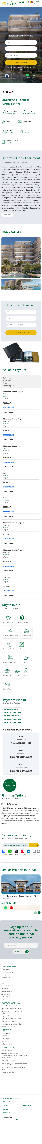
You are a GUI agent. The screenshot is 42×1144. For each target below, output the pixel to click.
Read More (7, 215)
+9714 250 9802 (38, 3)
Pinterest (23, 854)
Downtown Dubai (7, 972)
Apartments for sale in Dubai (11, 1008)
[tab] (23, 715)
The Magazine (26, 1105)
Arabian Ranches (7, 991)
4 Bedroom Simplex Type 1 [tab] (12, 712)
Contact (5, 1109)
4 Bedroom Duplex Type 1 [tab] (12, 716)
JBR (2, 983)
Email (34, 854)
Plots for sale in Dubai (8, 1021)
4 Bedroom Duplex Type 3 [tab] (12, 709)
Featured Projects (28, 1102)
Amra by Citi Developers (9, 1053)
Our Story (6, 1105)
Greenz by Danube (7, 1072)
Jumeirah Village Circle (8, 986)
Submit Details (21, 62)
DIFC (3, 999)
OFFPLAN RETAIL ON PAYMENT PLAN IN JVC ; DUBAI (14, 1056)
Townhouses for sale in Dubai (11, 1024)
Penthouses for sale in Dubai (11, 1018)
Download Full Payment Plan (10, 784)
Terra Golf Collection (8, 1060)
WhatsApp (10, 854)
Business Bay (5, 977)
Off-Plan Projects (8, 1102)
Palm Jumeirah (21, 163)
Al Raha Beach (6, 994)
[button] (39, 912)
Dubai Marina (5, 969)
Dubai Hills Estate (7, 997)
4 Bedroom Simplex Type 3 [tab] (12, 722)
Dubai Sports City (7, 1044)
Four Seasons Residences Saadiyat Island (13, 1068)
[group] (21, 257)
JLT (2, 980)
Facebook (4, 854)
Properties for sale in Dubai (10, 1006)
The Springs (5, 1041)
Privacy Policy (7, 1113)
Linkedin (29, 854)
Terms (28, 67)
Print (38, 854)
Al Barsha (4, 988)
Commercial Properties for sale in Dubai (12, 1012)
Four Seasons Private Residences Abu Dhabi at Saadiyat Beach (14, 1064)
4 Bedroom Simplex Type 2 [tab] (12, 719)
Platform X (17, 855)
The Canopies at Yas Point (10, 1050)
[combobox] (9, 55)
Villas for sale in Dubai (8, 1027)
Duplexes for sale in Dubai (10, 1016)
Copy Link (34, 845)
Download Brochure (21, 332)
